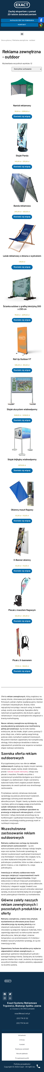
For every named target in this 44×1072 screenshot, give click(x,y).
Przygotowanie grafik (22, 1058)
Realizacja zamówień (22, 1049)
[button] (22, 34)
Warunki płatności (22, 1054)
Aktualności (22, 1035)
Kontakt (22, 1045)
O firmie (22, 1040)
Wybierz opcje (22, 116)
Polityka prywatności (22, 1064)
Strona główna (6, 40)
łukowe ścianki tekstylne (18, 772)
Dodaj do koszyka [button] (22, 267)
